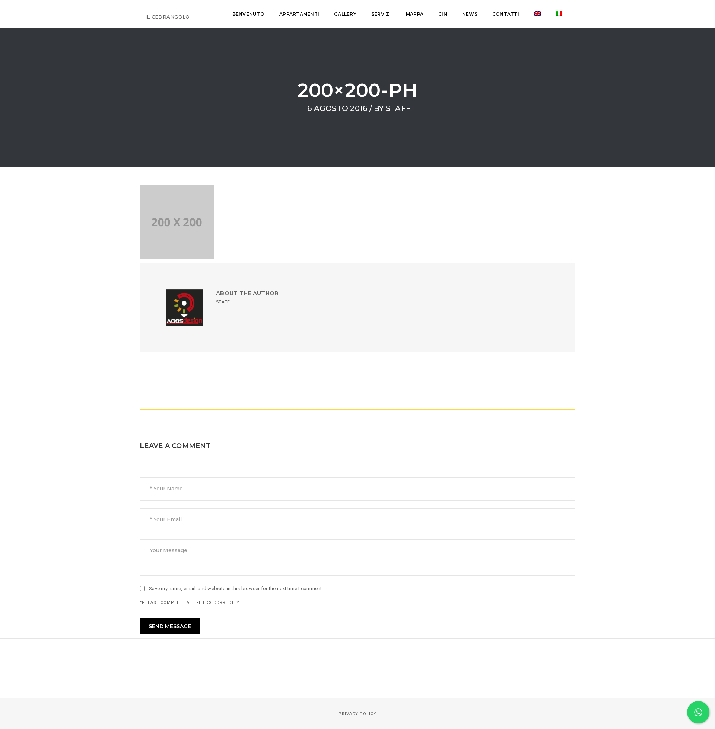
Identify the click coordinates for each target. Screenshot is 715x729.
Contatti (505, 14)
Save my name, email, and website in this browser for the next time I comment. (236, 588)
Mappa (414, 14)
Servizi (381, 14)
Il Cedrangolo (167, 17)
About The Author (247, 293)
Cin (442, 14)
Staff (398, 108)
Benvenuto (248, 14)
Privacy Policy (357, 714)
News (469, 14)
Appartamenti (299, 14)
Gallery (345, 14)
